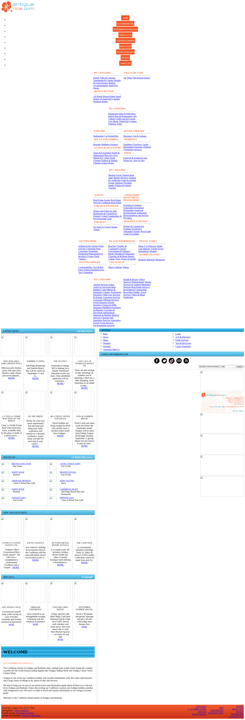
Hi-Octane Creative (25, 713)
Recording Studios (131, 292)
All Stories (85, 331)
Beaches (97, 144)
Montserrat (160, 259)
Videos (126, 267)
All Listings (82, 457)
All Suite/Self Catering (110, 99)
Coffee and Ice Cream (125, 119)
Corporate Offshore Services (106, 300)
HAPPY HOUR (18, 472)
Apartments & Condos (103, 80)
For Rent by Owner (102, 227)
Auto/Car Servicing (102, 287)
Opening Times (115, 124)
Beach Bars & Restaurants (120, 116)
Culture (111, 259)
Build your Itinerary (150, 247)
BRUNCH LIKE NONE (21, 464)
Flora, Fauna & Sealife (126, 259)
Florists (111, 302)
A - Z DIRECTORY (197, 709)
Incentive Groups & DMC (105, 305)
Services (138, 149)
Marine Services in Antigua (137, 283)
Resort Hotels (109, 96)
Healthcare (120, 254)
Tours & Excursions (102, 153)
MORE (11, 378)
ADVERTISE (217, 710)
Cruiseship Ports (93, 249)
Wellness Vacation (109, 144)
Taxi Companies (85, 272)
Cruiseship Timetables (88, 251)
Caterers (106, 292)
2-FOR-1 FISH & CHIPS (70, 464)
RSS (221, 708)
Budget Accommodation (104, 84)
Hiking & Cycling (101, 158)
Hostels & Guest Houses (107, 81)
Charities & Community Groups (117, 247)
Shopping (127, 136)
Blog (105, 334)
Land (109, 219)
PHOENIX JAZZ (67, 498)
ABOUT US (237, 709)
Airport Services (100, 284)
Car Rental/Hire (111, 136)
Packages (138, 147)
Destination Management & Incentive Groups (90, 255)
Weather (153, 251)
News (105, 337)
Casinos (133, 121)
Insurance (98, 307)
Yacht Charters (122, 175)
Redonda (151, 259)
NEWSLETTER (215, 713)
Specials (106, 346)
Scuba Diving (107, 163)
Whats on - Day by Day (134, 160)
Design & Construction (133, 226)
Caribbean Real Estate (111, 203)
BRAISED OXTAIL (68, 472)
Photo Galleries (115, 267)
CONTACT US (236, 717)
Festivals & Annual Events (135, 158)
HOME (239, 706)
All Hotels (98, 96)
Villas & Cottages (107, 78)
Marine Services (121, 178)
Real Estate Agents (101, 200)
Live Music (113, 121)
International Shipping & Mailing (103, 313)
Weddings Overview (132, 144)
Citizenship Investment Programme (133, 209)
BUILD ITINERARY (237, 713)
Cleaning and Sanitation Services (103, 319)
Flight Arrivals (181, 340)
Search (240, 367)
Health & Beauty (131, 279)
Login (178, 334)
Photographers (137, 282)
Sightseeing (98, 136)
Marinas (112, 175)
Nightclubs (124, 121)
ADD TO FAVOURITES (199, 713)
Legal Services (107, 323)
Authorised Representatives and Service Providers (135, 215)
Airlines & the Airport (88, 246)
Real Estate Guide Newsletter (137, 232)
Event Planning (100, 302)
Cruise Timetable (183, 346)
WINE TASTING (67, 481)
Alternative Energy (131, 231)
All (87, 577)
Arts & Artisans (139, 136)
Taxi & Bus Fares (183, 343)
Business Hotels (100, 101)
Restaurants (113, 114)
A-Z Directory (150, 246)
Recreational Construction (135, 290)
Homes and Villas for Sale (105, 211)
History (131, 256)
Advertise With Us (111, 349)
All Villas (127, 78)
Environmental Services (104, 325)
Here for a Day (111, 155)
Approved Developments (133, 211)
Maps (140, 246)
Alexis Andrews (21, 710)
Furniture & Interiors (132, 229)
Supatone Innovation (31, 715)
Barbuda (142, 259)
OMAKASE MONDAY (21, 481)
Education (129, 254)
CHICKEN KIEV (19, 498)
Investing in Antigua (132, 205)
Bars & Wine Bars (127, 114)
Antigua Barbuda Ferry (94, 270)
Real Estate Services (140, 287)
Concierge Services (111, 297)
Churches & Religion (117, 256)
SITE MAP (201, 706)
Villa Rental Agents (141, 78)
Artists (111, 284)
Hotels (96, 78)
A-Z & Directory (183, 337)
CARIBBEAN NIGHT (69, 489)
